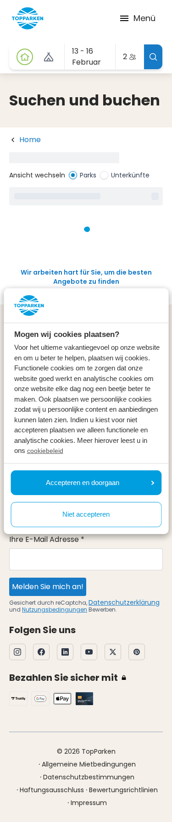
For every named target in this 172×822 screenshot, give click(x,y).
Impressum (89, 802)
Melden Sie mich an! (47, 586)
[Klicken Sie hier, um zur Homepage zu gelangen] (27, 18)
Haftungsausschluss (52, 789)
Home (30, 139)
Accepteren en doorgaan (82, 482)
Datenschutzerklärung (124, 602)
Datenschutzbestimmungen (88, 777)
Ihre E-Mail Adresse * (46, 539)
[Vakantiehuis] (25, 57)
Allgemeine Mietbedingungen (89, 764)
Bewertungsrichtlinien (123, 789)
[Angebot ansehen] (48, 57)
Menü (144, 18)
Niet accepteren (86, 514)
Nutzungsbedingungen (54, 609)
